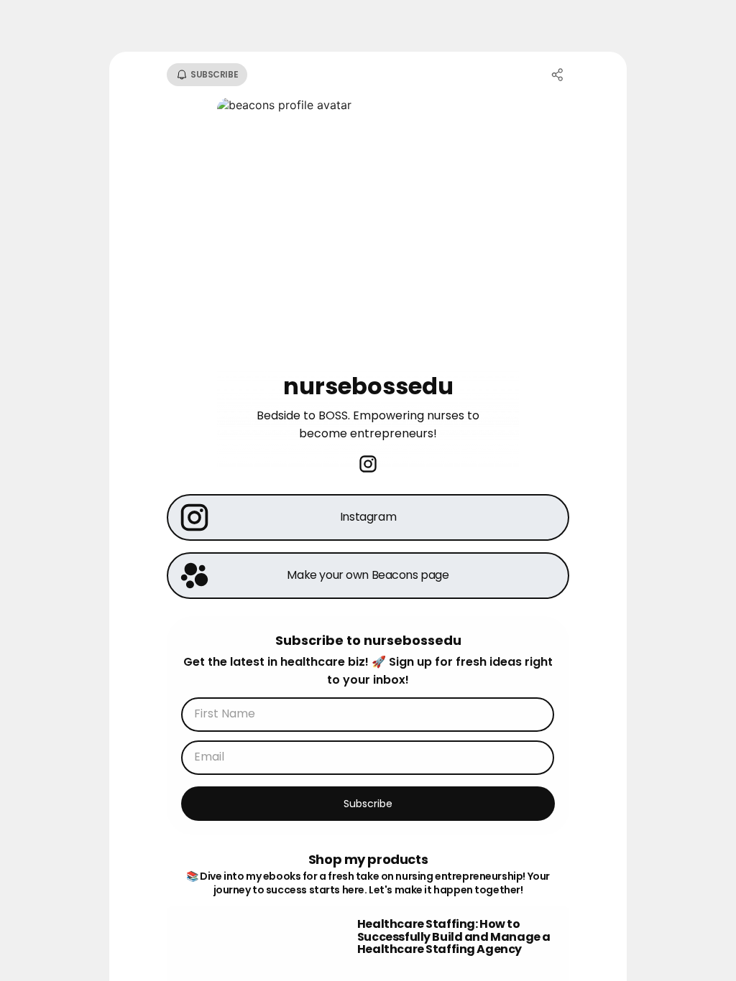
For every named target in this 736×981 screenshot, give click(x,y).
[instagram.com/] (368, 465)
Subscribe (368, 803)
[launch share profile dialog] (557, 74)
